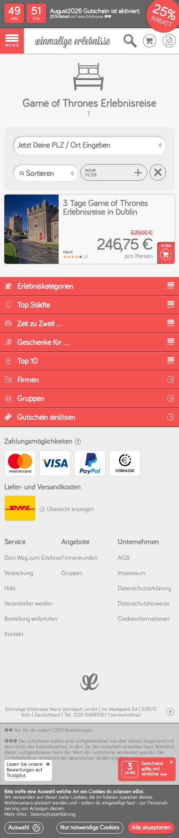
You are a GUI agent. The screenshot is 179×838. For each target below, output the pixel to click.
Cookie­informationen (143, 619)
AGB (123, 558)
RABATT (161, 21)
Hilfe (10, 589)
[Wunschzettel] (169, 41)
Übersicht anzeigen (69, 509)
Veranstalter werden (28, 604)
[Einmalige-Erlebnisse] (72, 41)
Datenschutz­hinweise (143, 604)
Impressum (132, 573)
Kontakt (13, 634)
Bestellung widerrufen (30, 619)
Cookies (78, 797)
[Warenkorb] (149, 41)
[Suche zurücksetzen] (157, 172)
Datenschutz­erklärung (144, 589)
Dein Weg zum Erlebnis (32, 558)
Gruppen (72, 573)
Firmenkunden (79, 558)
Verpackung (18, 573)
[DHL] (19, 509)
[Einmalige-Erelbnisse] (89, 681)
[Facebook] (170, 712)
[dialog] (89, 811)
